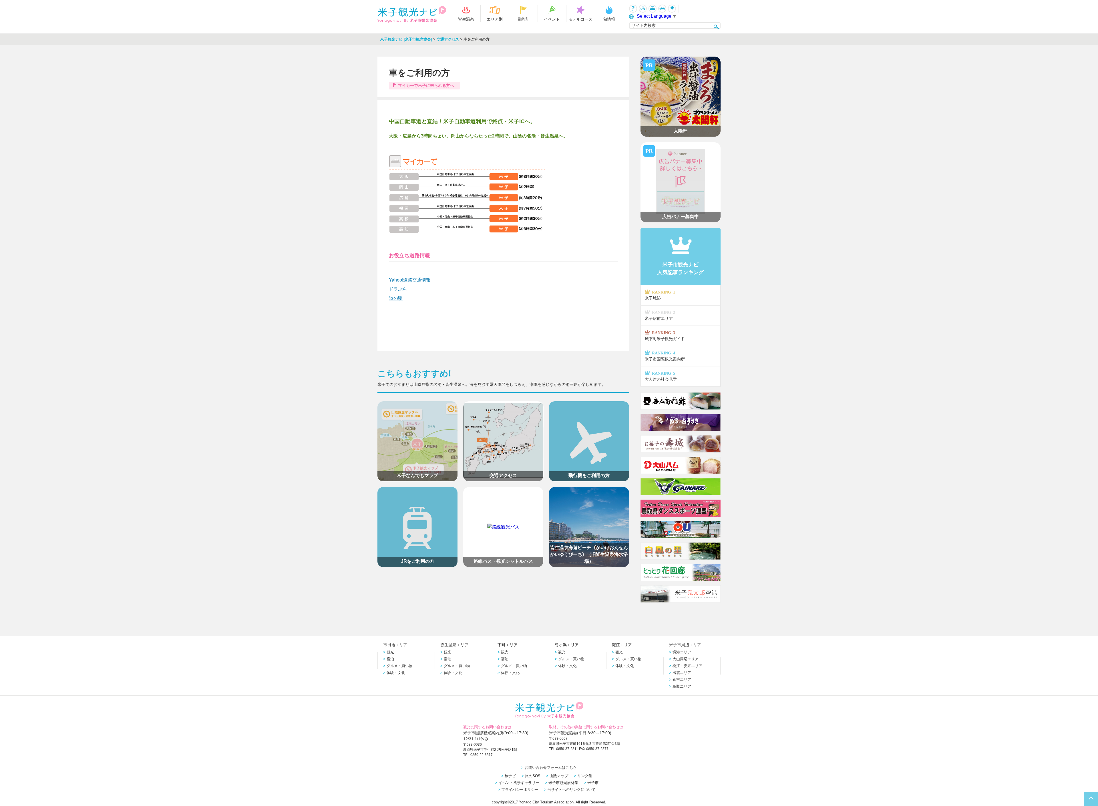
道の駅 (396, 298)
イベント (552, 19)
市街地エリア (395, 645)
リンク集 (584, 776)
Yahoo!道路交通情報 (410, 280)
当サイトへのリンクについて (571, 789)
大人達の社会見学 (661, 376)
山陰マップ (559, 776)
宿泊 (390, 659)
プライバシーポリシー (519, 789)
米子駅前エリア (660, 315)
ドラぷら (398, 289)
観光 (390, 652)
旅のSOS (532, 776)
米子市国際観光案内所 (665, 356)
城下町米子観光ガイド (665, 335)
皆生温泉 (466, 19)
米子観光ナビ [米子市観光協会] (406, 39)
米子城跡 (660, 295)
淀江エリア (622, 645)
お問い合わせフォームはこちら (551, 767)
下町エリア (508, 645)
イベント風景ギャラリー (518, 783)
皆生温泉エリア (454, 645)
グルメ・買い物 (400, 666)
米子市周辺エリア (685, 645)
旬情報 (609, 19)
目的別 (523, 19)
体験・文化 (396, 673)
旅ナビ (510, 776)
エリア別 (495, 19)
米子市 (592, 783)
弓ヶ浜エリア (567, 645)
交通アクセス (448, 39)
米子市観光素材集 (563, 783)
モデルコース (580, 19)
